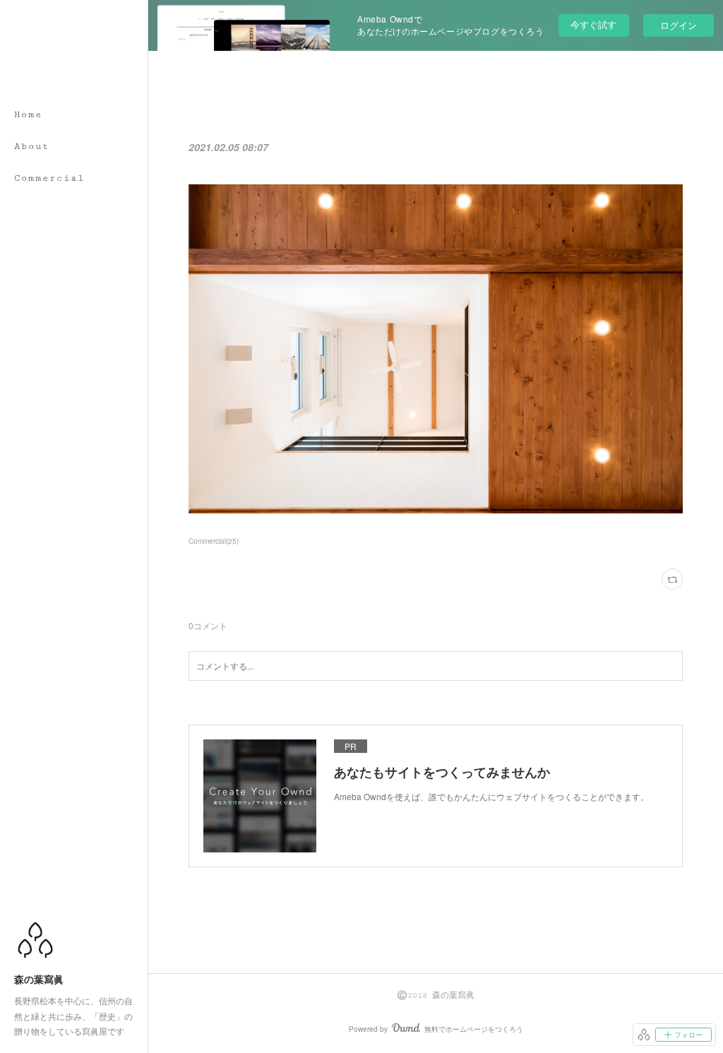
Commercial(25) (214, 541)
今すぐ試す (593, 24)
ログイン (678, 25)
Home (28, 114)
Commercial (49, 178)
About (31, 146)
